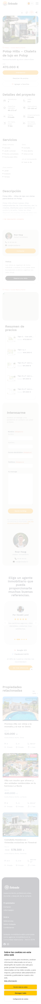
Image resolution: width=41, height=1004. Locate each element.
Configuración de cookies (20, 999)
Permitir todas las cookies (20, 987)
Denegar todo (20, 993)
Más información (10, 981)
